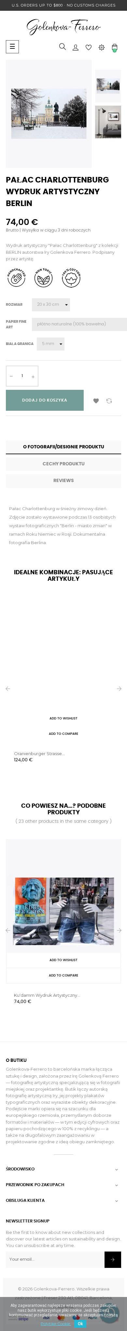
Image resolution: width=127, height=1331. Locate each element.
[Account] (75, 47)
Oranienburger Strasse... (39, 753)
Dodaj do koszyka (44, 400)
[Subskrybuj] (113, 1260)
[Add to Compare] (109, 400)
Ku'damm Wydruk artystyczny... (47, 995)
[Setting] (101, 47)
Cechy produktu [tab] (64, 464)
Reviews (63, 480)
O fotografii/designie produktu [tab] (63, 447)
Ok (80, 1324)
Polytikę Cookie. (56, 1323)
